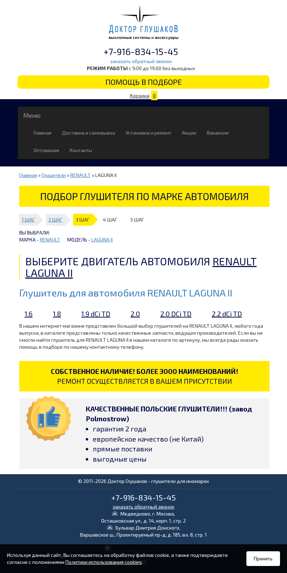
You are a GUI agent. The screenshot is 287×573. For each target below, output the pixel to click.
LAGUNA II (102, 240)
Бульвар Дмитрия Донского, (143, 531)
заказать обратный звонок (141, 61)
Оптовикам (46, 150)
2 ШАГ (55, 220)
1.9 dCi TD (95, 313)
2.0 (135, 313)
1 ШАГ (28, 220)
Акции (189, 133)
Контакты (81, 150)
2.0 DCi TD (175, 313)
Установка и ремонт (149, 133)
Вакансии (218, 133)
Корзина (143, 95)
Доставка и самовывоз (88, 133)
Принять (263, 558)
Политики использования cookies (103, 562)
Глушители (54, 175)
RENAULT (80, 175)
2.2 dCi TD (227, 313)
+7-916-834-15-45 (141, 51)
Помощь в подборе (143, 81)
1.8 (57, 313)
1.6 (28, 313)
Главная (42, 133)
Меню (32, 115)
